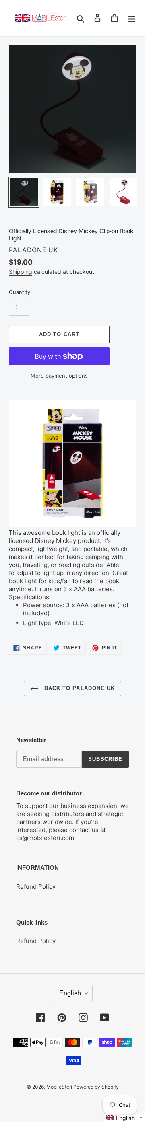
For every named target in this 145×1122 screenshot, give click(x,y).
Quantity (19, 292)
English (70, 993)
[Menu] (131, 18)
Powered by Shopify (96, 1087)
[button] (125, 1118)
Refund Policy (36, 886)
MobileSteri (59, 1087)
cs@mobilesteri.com (45, 838)
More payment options (59, 375)
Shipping (20, 271)
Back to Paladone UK (78, 688)
